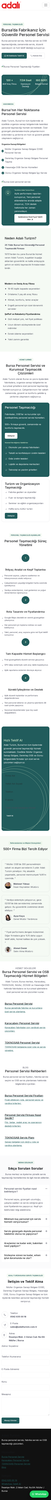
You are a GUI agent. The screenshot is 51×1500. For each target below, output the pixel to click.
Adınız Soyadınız (10, 1346)
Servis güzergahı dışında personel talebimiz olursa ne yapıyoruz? (23, 1232)
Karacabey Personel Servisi (15, 1460)
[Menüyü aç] (45, 5)
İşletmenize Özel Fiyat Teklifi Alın (30, 218)
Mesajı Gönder (10, 1420)
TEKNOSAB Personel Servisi (16, 1463)
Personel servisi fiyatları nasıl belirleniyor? (20, 1190)
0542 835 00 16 (9, 1480)
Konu (4, 1381)
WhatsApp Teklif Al (11, 1484)
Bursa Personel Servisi (13, 1456)
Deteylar (11, 436)
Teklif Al (9, 816)
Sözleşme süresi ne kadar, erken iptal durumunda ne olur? (22, 1256)
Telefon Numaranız (11, 1356)
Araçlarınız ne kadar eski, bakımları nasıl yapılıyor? (23, 1244)
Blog (4, 1467)
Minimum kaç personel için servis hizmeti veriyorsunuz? (22, 1220)
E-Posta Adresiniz (10, 1369)
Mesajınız (6, 1394)
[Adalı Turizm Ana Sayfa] (11, 5)
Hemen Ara (37, 56)
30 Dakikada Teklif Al (15, 56)
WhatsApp (40, 1494)
